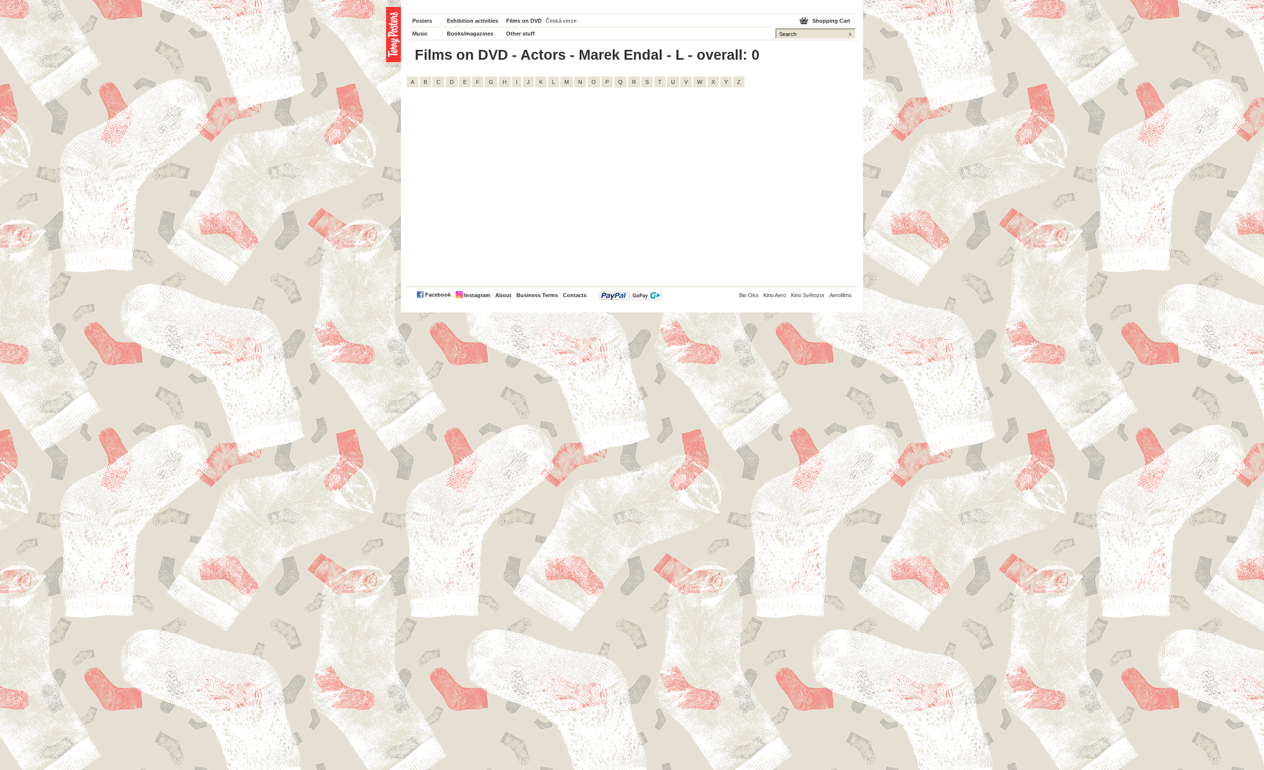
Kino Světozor (808, 295)
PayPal (630, 295)
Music (420, 34)
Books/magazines (470, 34)
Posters (422, 21)
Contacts (575, 295)
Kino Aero (774, 295)
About (503, 295)
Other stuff (520, 34)
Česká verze (561, 21)
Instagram (477, 295)
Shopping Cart (831, 21)
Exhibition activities (472, 21)
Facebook (438, 295)
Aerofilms (841, 295)
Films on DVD (524, 21)
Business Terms (537, 295)
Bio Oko (748, 295)
